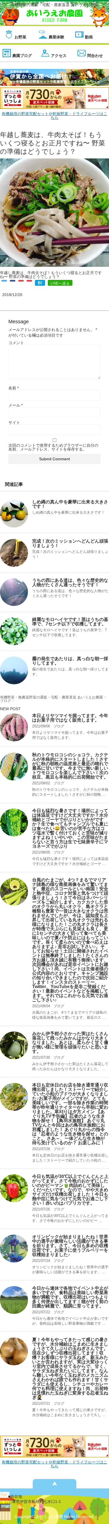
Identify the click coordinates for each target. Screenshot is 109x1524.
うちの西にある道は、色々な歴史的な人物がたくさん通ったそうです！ (70, 582)
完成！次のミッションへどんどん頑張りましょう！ (70, 543)
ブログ (58, 726)
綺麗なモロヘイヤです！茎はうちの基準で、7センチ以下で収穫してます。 (70, 621)
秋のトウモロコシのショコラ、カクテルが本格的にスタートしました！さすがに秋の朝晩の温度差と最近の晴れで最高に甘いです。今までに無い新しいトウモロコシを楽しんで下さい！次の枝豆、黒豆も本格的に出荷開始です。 (70, 765)
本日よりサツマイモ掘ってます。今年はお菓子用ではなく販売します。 (70, 717)
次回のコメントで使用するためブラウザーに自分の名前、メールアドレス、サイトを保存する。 (53, 447)
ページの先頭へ (54, 1483)
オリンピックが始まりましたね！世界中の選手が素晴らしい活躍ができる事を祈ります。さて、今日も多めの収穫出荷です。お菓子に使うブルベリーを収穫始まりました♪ (70, 1245)
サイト (14, 422)
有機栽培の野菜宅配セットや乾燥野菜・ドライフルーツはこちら (54, 115)
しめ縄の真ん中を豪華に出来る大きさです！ (70, 504)
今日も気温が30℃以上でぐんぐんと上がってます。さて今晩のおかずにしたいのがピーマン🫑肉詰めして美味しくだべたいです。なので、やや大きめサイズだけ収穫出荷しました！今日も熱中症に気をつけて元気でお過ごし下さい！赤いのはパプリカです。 (70, 1189)
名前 (13, 388)
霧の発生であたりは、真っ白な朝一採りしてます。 (70, 660)
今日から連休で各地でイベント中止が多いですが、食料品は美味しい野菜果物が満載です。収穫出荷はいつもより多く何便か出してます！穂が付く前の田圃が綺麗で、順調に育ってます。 (70, 1297)
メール (15, 405)
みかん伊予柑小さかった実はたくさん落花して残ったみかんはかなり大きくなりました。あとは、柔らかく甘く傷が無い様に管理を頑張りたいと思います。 (70, 1042)
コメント (16, 343)
